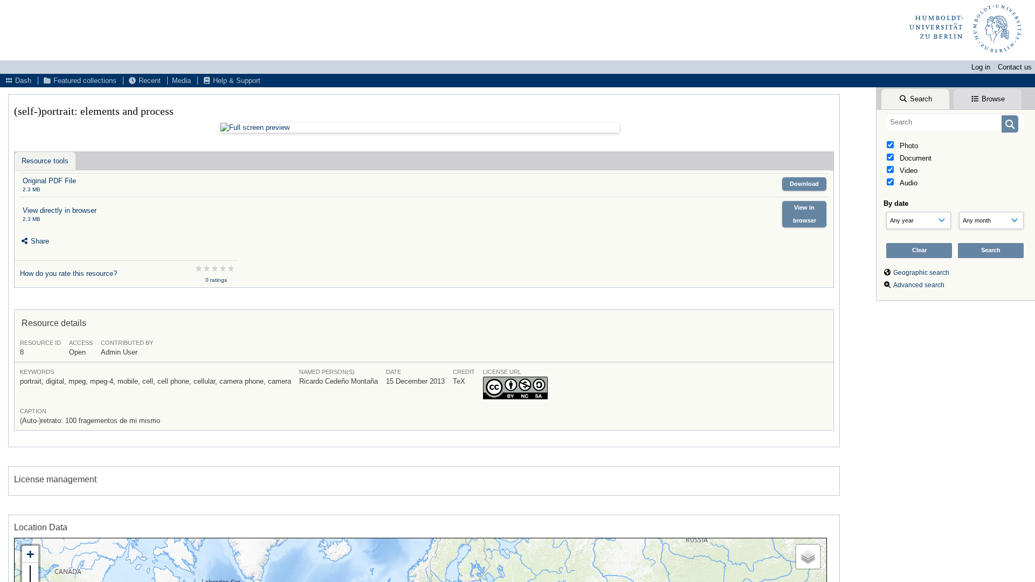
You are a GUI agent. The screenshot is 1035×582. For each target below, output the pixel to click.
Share (39, 241)
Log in (980, 67)
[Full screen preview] (420, 128)
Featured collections (83, 81)
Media (181, 81)
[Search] (1010, 124)
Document (915, 158)
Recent (148, 81)
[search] (955, 121)
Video (907, 171)
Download (804, 184)
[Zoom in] (30, 554)
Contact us (1015, 67)
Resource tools (45, 161)
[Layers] (808, 557)
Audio (907, 183)
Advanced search (918, 285)
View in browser (804, 213)
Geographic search (921, 272)
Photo (908, 146)
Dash (22, 81)
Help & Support (235, 81)
